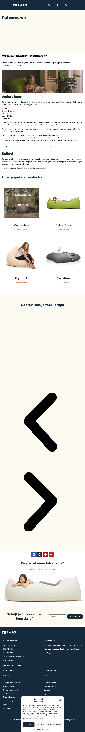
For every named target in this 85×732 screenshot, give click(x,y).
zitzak (28, 102)
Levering (47, 675)
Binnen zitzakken (9, 697)
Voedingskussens (9, 686)
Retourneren (48, 679)
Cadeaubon (21, 225)
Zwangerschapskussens (11, 683)
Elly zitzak (21, 278)
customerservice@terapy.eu (49, 147)
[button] (61, 700)
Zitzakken (6, 675)
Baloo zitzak (63, 225)
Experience (48, 694)
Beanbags (6, 708)
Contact (47, 690)
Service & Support (50, 686)
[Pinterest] (45, 554)
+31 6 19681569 (8, 653)
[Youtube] (51, 554)
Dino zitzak (63, 278)
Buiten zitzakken (9, 693)
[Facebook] (34, 554)
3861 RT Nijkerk (8, 649)
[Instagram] (39, 554)
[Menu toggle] (74, 5)
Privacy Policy (69, 720)
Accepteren (28, 725)
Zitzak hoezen (8, 679)
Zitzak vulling (8, 701)
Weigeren (40, 725)
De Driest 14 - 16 (9, 645)
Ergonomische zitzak (10, 690)
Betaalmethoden (50, 683)
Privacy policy (46, 729)
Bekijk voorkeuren (54, 725)
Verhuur (5, 705)
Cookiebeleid (37, 729)
